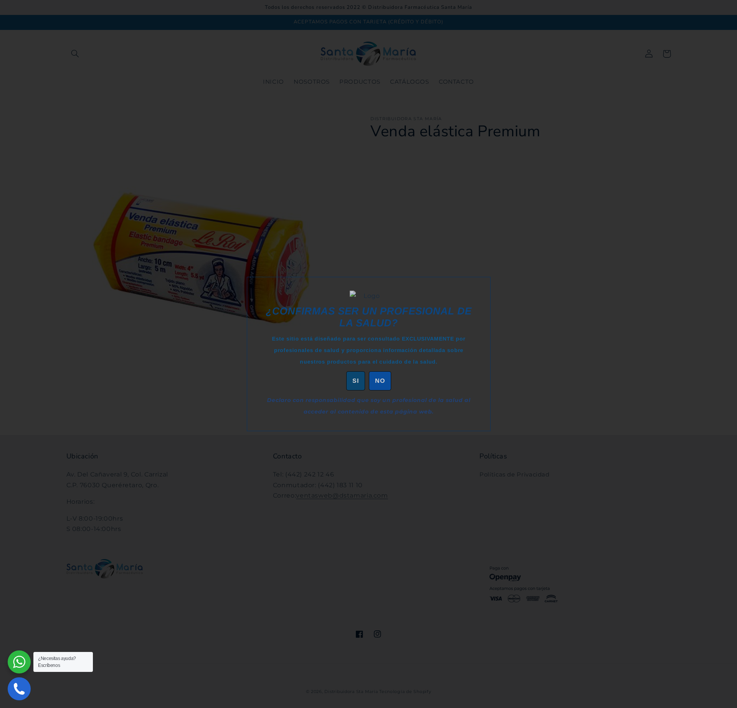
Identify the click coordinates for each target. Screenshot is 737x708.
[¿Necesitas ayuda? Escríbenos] (19, 661)
